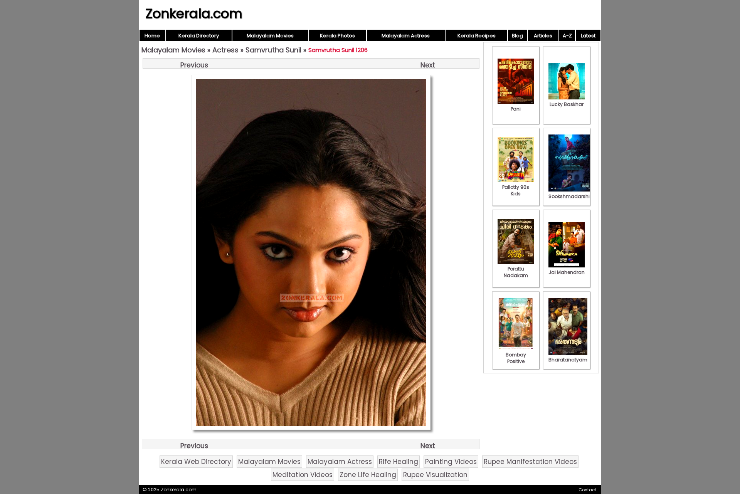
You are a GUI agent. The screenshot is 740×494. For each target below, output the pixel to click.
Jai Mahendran (566, 272)
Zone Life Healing (368, 474)
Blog (517, 35)
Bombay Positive (516, 358)
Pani (516, 109)
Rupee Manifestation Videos (530, 461)
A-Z (567, 35)
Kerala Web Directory (196, 461)
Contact (587, 490)
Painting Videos (451, 461)
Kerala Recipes (476, 35)
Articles (543, 35)
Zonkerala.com (193, 13)
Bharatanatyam (567, 359)
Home (152, 35)
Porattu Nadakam (516, 272)
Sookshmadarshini (571, 196)
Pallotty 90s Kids (515, 190)
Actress (225, 50)
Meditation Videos (302, 474)
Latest (588, 35)
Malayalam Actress (406, 35)
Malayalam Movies (270, 35)
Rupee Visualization (435, 474)
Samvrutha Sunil (273, 50)
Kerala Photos (337, 35)
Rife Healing (398, 461)
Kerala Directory (198, 35)
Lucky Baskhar (567, 104)
